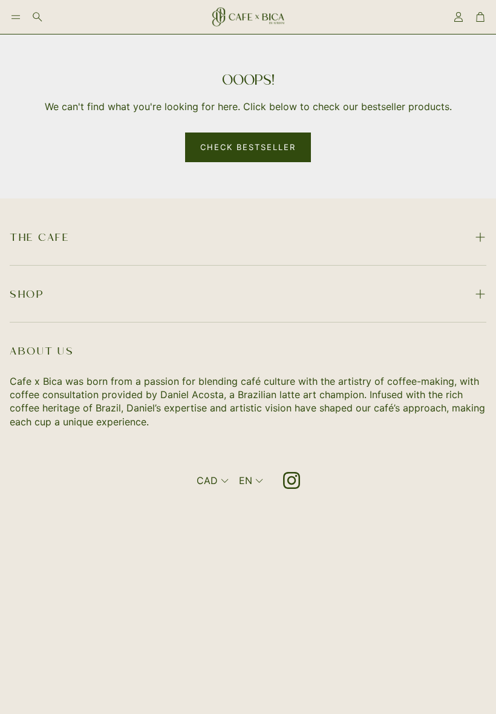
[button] (16, 16)
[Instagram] (291, 480)
